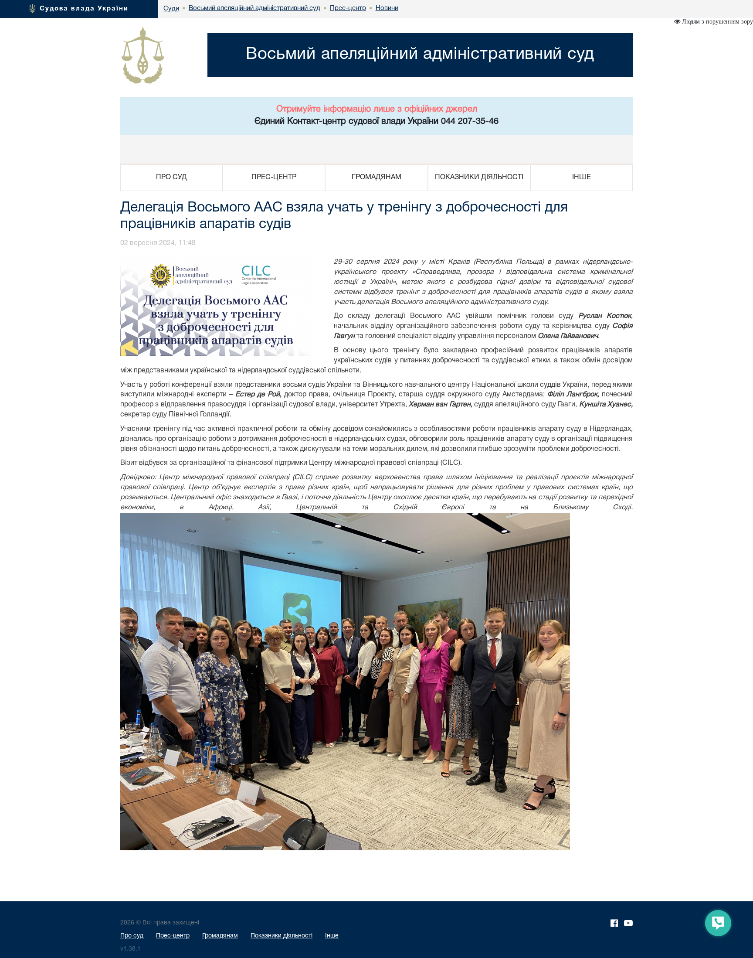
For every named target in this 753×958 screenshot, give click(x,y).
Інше (332, 936)
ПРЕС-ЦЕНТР (273, 177)
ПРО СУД (171, 177)
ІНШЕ (581, 177)
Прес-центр (173, 936)
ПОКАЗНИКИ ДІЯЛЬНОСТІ (479, 177)
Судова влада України (84, 9)
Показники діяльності (281, 936)
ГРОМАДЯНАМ (376, 177)
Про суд (131, 936)
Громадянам (220, 936)
